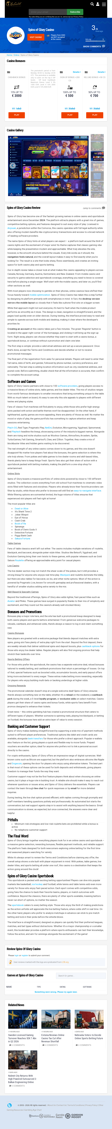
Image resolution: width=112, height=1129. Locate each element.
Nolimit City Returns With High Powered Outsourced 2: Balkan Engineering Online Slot (22, 1080)
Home (9, 55)
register (25, 955)
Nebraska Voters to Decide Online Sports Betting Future (89, 1037)
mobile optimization (40, 294)
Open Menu (104, 4)
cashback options (91, 646)
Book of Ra (20, 523)
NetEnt (48, 427)
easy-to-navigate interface (87, 490)
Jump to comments (92, 208)
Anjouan (12, 228)
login (17, 955)
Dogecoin (17, 763)
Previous (12, 166)
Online (16, 55)
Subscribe (75, 12)
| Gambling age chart (32, 1110)
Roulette (19, 560)
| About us (51, 1105)
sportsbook (18, 905)
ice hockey (37, 884)
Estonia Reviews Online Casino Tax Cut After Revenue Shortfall (52, 1038)
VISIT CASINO (36, 37)
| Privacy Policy (91, 1105)
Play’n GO (12, 427)
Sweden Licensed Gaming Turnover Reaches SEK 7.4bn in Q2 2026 (22, 1038)
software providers (67, 386)
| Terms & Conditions (76, 1105)
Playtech (16, 431)
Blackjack (65, 575)
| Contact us (61, 1105)
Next (83, 166)
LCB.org (65, 962)
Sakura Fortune (22, 538)
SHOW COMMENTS (92, 46)
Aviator (11, 601)
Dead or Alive (21, 508)
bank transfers (35, 738)
